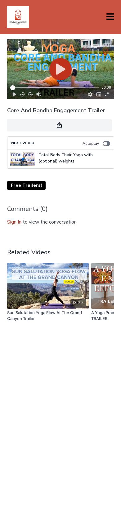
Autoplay (91, 143)
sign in (14, 222)
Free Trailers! (26, 185)
